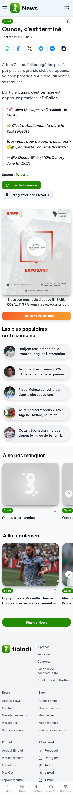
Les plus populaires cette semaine (24, 332)
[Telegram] (41, 48)
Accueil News (11, 701)
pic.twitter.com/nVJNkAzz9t (42, 147)
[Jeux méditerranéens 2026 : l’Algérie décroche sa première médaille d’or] (9, 371)
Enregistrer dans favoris (29, 195)
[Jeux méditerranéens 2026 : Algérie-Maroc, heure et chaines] (9, 412)
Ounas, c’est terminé (36, 92)
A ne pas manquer (24, 455)
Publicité (43, 654)
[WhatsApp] (7, 48)
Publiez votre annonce (39, 316)
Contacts (43, 661)
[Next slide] (69, 494)
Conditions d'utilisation (53, 680)
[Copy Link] (64, 48)
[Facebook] (18, 48)
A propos (43, 647)
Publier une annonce (52, 730)
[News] (15, 8)
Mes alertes (10, 723)
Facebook (52, 750)
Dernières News (12, 730)
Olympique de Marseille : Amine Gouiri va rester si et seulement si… (30, 600)
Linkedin (50, 772)
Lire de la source (23, 185)
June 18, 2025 (18, 163)
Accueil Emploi (12, 750)
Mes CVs (8, 772)
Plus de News (36, 622)
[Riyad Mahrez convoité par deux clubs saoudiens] (9, 392)
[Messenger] (52, 48)
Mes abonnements (14, 715)
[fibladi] (6, 649)
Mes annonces (48, 723)
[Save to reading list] (68, 21)
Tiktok (49, 780)
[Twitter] (29, 48)
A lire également (22, 536)
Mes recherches (49, 708)
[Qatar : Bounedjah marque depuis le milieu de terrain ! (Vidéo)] (9, 433)
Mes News (9, 708)
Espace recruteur (13, 780)
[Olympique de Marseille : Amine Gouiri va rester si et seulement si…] (30, 564)
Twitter (49, 765)
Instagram (52, 758)
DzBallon (50, 98)
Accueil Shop (48, 701)
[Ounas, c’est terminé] (30, 484)
